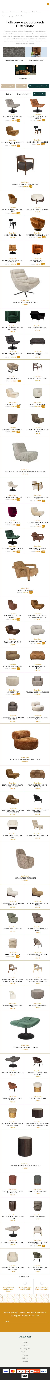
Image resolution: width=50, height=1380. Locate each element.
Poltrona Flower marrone (12, 429)
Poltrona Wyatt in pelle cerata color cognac (37, 616)
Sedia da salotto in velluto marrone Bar (12, 261)
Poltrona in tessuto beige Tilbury (37, 718)
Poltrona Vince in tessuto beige (25, 302)
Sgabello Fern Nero (37, 1217)
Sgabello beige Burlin (37, 1098)
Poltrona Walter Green (12, 929)
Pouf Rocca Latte (12, 692)
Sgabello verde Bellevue (37, 1191)
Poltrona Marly (12, 379)
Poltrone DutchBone (36, 60)
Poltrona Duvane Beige (37, 641)
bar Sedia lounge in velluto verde (12, 548)
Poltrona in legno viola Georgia (37, 1073)
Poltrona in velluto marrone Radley (12, 142)
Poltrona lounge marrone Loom (37, 904)
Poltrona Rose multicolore (25, 878)
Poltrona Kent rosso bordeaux (37, 548)
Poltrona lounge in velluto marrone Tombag (13, 811)
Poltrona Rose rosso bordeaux (12, 616)
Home (4, 12)
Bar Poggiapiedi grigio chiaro (12, 1242)
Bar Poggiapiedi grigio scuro (12, 1073)
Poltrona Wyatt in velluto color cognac (12, 785)
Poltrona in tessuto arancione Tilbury (25, 759)
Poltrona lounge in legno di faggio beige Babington (37, 980)
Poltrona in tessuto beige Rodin (37, 955)
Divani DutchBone (22, 86)
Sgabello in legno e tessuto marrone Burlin (12, 1124)
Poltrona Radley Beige (12, 404)
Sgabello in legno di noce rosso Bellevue (12, 1192)
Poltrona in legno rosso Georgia (12, 1099)
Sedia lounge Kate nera (37, 328)
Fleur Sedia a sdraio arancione (37, 261)
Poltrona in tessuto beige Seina (13, 1006)
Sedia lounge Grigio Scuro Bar (12, 354)
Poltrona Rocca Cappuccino (37, 692)
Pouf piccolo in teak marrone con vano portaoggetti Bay (37, 1124)
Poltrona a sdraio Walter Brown (37, 929)
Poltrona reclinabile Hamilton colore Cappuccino (25, 472)
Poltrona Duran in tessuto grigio (25, 184)
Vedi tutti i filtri (39, 94)
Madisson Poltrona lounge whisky (12, 210)
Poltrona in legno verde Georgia (37, 1268)
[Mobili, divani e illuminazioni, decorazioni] (25, 5)
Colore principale (22, 94)
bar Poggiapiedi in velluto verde (25, 1047)
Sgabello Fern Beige (12, 954)
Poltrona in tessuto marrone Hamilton (37, 430)
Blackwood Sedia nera (12, 235)
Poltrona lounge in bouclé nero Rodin (37, 811)
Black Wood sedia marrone (37, 142)
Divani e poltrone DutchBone (30, 12)
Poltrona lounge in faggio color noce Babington (12, 980)
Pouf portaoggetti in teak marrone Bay (25, 1166)
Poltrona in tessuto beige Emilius (13, 836)
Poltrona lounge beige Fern (37, 836)
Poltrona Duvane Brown (12, 666)
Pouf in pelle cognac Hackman (37, 667)
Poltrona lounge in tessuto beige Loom (12, 904)
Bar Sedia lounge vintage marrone (37, 117)
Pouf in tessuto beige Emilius (37, 210)
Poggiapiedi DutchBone (14, 60)
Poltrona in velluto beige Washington (37, 1243)
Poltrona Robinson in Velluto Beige (37, 498)
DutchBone (13, 12)
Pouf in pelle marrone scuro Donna (12, 1217)
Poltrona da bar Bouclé (12, 497)
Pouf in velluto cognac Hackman (37, 785)
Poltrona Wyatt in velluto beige (37, 523)
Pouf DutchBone (25, 79)
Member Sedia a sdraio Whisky (37, 235)
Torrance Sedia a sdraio (37, 378)
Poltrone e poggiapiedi (8, 86)
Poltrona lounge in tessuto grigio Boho (12, 718)
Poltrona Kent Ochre (25, 590)
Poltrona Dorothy (12, 523)
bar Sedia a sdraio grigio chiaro (12, 117)
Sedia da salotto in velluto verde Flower (12, 328)
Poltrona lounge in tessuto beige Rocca (12, 1268)
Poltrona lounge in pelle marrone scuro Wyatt (12, 641)
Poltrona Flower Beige (37, 404)
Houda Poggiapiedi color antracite (37, 354)
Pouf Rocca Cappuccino (37, 1005)
